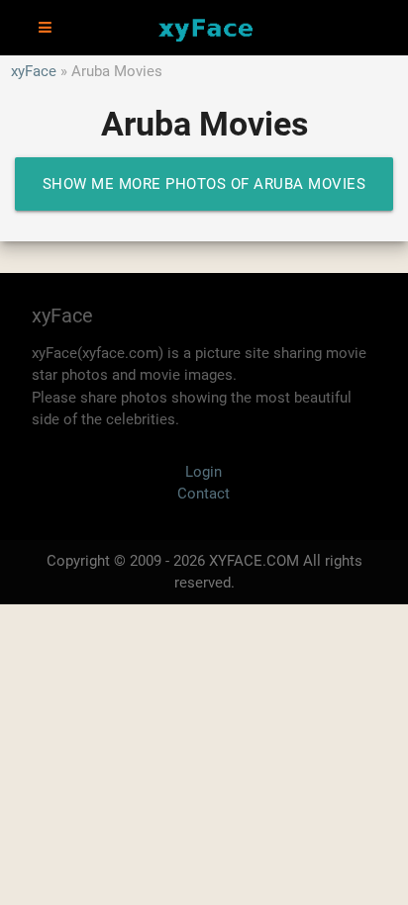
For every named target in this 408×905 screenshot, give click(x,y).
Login (203, 472)
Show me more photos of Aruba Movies (204, 184)
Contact (203, 493)
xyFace (33, 71)
